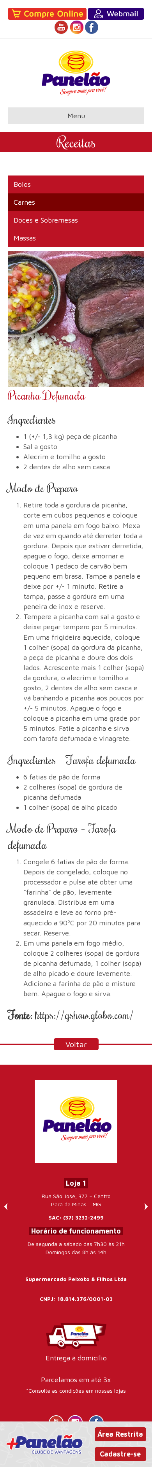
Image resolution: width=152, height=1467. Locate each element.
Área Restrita (120, 1434)
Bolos (22, 184)
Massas (25, 238)
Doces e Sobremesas (46, 220)
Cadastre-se (120, 1454)
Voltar (76, 1044)
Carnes (24, 202)
